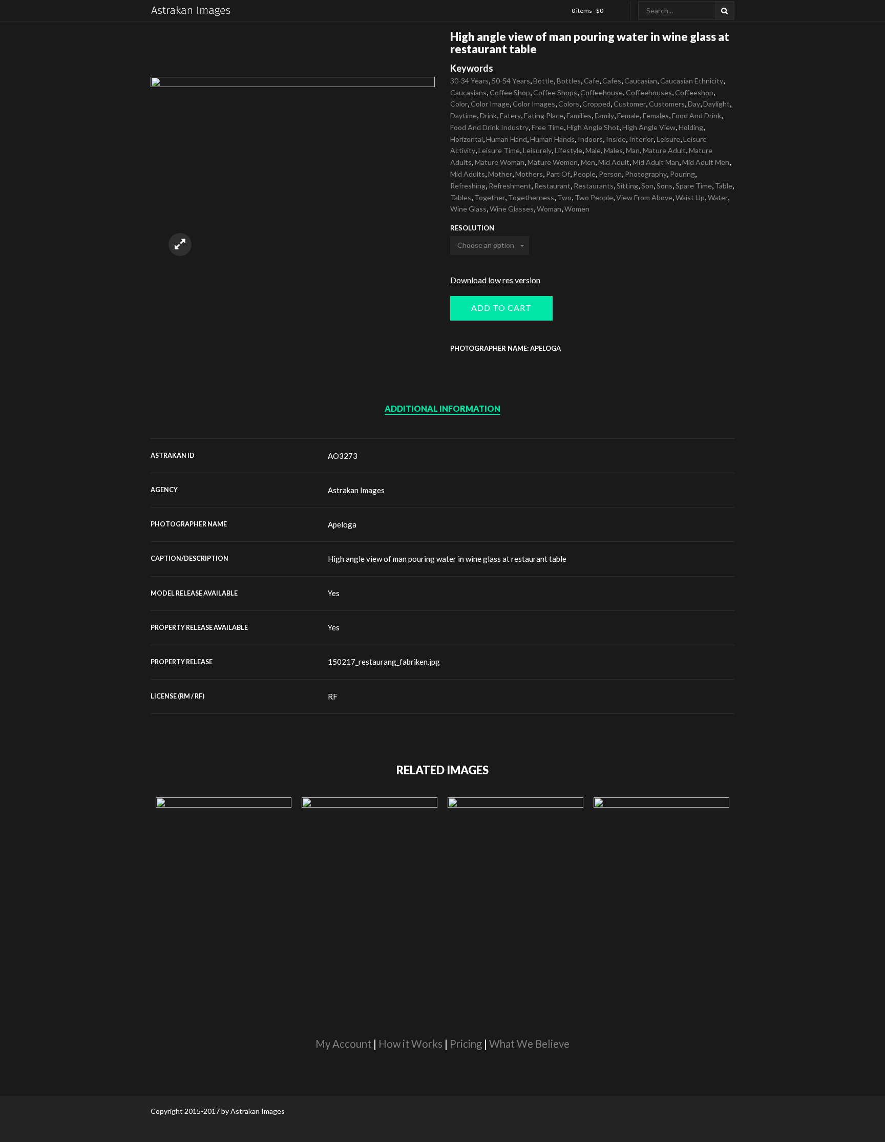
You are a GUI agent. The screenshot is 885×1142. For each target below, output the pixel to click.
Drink (488, 115)
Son (647, 185)
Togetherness (531, 197)
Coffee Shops (555, 92)
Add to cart (501, 307)
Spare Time (694, 185)
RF (333, 696)
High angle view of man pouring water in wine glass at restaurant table (447, 558)
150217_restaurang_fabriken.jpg (384, 661)
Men (588, 162)
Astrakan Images (356, 490)
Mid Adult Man (656, 162)
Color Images (534, 103)
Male (593, 150)
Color (459, 103)
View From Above (644, 197)
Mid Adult (613, 162)
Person (610, 174)
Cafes (611, 80)
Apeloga (342, 524)
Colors (568, 103)
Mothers (529, 174)
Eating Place (543, 115)
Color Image (490, 103)
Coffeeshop (694, 92)
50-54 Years (511, 80)
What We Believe (529, 1044)
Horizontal (466, 139)
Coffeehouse (601, 92)
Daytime (463, 115)
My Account (343, 1044)
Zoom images (180, 244)
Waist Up (690, 197)
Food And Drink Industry (489, 127)
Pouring (682, 174)
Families (579, 115)
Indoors (590, 139)
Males (613, 150)
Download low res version (495, 280)
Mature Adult (664, 150)
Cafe (591, 80)
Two (564, 197)
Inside (616, 139)
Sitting (627, 185)
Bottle (543, 80)
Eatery (510, 115)
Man (633, 150)
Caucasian (640, 80)
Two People (594, 197)
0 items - (587, 10)
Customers (667, 103)
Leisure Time (499, 150)
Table (723, 185)
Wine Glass (468, 208)
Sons (664, 185)
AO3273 (342, 455)
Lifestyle (568, 150)
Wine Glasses (512, 208)
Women (576, 208)
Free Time (548, 127)
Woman (549, 208)
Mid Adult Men (705, 162)
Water (718, 197)
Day (694, 103)
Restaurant (552, 185)
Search (724, 10)
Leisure (668, 139)
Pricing (466, 1044)
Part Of (558, 174)
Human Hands (552, 139)
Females (656, 115)
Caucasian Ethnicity (691, 80)
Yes (334, 593)
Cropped (596, 103)
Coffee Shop (510, 92)
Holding (691, 127)
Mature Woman (499, 162)
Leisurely (537, 150)
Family (604, 115)
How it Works (410, 1044)
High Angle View (649, 127)
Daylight (716, 103)
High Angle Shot (593, 127)
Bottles (569, 80)
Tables (460, 197)
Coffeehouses (649, 92)
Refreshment (510, 185)
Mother (500, 174)
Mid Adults (467, 174)
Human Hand (506, 139)
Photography (646, 174)
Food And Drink (696, 115)
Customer (630, 103)
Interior (641, 139)
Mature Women (553, 162)
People (584, 174)
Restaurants (594, 185)
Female (628, 115)
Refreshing (468, 185)
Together (489, 197)
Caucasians (468, 92)
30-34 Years (469, 80)
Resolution (472, 228)
